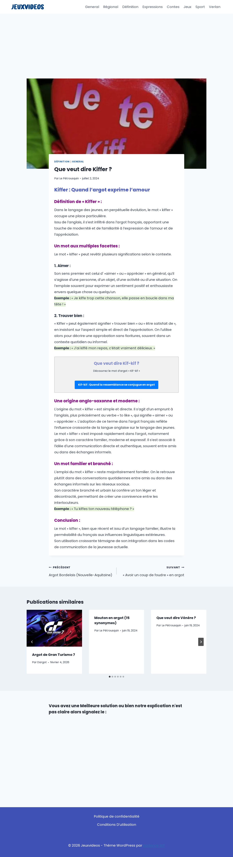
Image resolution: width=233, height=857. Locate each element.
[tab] (110, 677)
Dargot (42, 662)
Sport (200, 6)
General (92, 6)
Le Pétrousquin (69, 178)
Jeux (187, 6)
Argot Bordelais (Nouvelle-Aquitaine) (80, 571)
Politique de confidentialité (116, 816)
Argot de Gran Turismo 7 (53, 654)
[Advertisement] (116, 39)
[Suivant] (201, 642)
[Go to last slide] (32, 642)
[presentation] (54, 628)
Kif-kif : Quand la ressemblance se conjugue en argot (116, 385)
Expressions (152, 6)
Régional (110, 6)
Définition (130, 6)
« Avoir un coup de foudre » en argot (153, 571)
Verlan (214, 6)
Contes (173, 6)
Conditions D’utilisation (116, 824)
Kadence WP (154, 845)
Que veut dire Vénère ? (176, 617)
